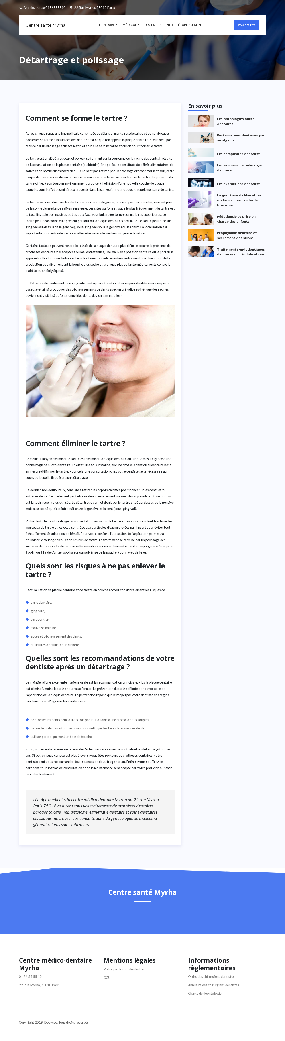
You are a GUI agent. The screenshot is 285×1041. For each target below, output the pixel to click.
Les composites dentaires (239, 153)
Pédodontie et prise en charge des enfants (236, 219)
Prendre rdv (246, 25)
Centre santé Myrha (45, 25)
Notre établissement (185, 25)
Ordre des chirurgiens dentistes (211, 976)
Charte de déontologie (205, 993)
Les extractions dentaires (239, 183)
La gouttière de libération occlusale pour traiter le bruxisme (239, 200)
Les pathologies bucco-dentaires (236, 121)
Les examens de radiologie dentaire (239, 167)
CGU (107, 978)
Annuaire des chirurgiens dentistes (213, 985)
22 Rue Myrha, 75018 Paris (94, 8)
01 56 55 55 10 (30, 976)
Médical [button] (130, 25)
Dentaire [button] (107, 25)
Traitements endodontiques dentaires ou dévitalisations (241, 252)
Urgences (153, 25)
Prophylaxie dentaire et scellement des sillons (237, 235)
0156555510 (55, 8)
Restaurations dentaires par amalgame (241, 138)
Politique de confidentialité (124, 969)
